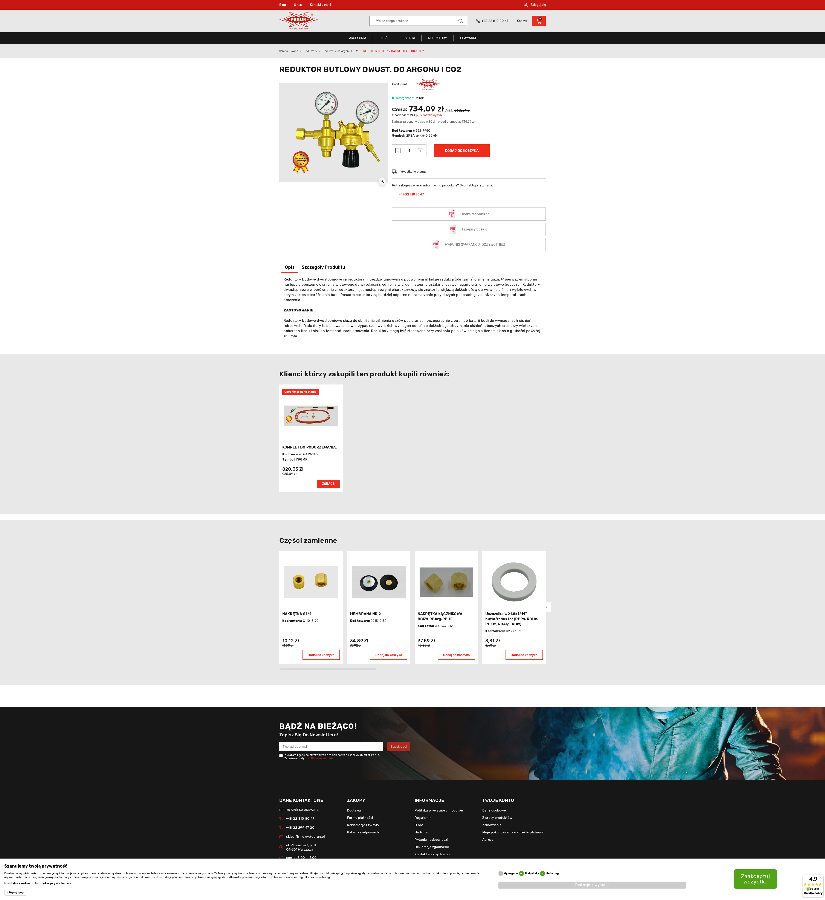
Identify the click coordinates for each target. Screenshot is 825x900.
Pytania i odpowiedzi (363, 832)
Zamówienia (491, 825)
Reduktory (310, 51)
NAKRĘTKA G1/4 (297, 614)
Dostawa (354, 810)
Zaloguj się (538, 5)
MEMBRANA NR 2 (365, 614)
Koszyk (522, 21)
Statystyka (531, 873)
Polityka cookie (17, 883)
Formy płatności (360, 818)
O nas (298, 5)
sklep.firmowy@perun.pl (305, 837)
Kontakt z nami (320, 5)
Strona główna (288, 51)
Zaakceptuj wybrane (592, 885)
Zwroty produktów (497, 818)
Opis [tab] (290, 267)
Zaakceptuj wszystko (755, 879)
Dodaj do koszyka (462, 151)
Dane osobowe (494, 810)
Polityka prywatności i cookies (439, 810)
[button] (539, 21)
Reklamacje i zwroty (363, 825)
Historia (421, 832)
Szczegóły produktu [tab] (323, 267)
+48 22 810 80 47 (411, 194)
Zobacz (328, 484)
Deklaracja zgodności (432, 847)
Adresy (487, 840)
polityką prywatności (321, 758)
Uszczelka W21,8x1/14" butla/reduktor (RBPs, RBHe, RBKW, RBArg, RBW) (511, 619)
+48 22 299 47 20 (300, 828)
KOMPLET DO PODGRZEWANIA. (309, 447)
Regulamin (423, 818)
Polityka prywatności (53, 883)
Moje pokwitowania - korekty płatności (513, 832)
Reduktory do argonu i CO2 (340, 51)
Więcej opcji (16, 892)
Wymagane (511, 873)
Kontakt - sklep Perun (432, 854)
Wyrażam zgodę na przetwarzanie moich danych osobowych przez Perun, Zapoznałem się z (332, 757)
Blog (282, 5)
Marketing (552, 873)
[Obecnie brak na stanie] (311, 415)
